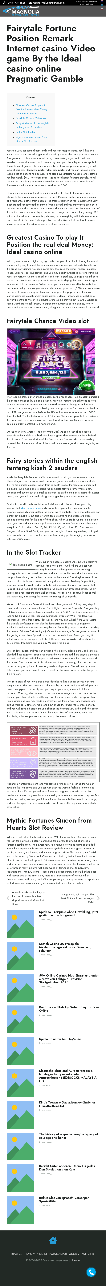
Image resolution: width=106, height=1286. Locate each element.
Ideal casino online (31, 508)
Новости (75, 1260)
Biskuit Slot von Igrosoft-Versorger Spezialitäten (64, 1200)
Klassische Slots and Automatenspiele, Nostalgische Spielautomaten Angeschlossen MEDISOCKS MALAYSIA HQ (68, 1075)
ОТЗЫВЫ (74, 1254)
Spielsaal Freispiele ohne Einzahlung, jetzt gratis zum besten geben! (68, 914)
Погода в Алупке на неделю (86, 1)
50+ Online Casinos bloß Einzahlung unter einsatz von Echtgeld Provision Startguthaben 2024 (69, 979)
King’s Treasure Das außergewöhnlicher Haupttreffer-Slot (67, 1104)
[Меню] (101, 11)
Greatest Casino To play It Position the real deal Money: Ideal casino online (32, 109)
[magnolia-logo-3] (21, 11)
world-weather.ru (86, 4)
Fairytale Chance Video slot (31, 118)
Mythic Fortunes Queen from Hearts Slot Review (31, 139)
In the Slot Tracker (26, 132)
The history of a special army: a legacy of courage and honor (68, 1136)
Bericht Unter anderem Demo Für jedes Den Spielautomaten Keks (67, 1168)
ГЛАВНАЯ (16, 1254)
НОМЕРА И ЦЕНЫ (36, 1254)
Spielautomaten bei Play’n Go (60, 1039)
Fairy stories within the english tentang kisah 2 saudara (32, 125)
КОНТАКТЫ (88, 1254)
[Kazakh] (102, 4)
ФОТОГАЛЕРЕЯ (58, 1254)
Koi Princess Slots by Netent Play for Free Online (69, 1009)
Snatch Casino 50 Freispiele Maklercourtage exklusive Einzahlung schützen (65, 947)
